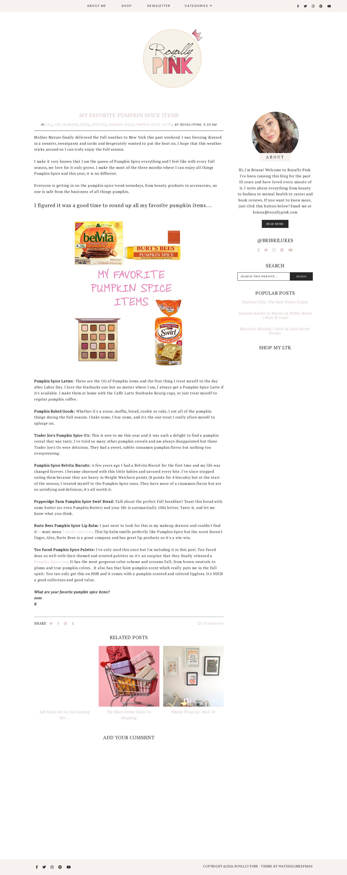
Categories (196, 6)
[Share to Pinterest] (66, 623)
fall (49, 125)
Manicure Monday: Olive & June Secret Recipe (275, 330)
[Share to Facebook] (58, 623)
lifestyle (98, 125)
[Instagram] (313, 6)
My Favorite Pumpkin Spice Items (129, 115)
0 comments (213, 623)
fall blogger (66, 125)
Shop (127, 6)
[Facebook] (298, 6)
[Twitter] (305, 6)
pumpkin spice (121, 125)
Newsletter (158, 6)
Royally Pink (246, 866)
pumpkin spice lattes (154, 125)
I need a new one (77, 531)
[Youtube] (329, 6)
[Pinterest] (321, 6)
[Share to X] (52, 623)
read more (275, 224)
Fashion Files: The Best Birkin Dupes (275, 301)
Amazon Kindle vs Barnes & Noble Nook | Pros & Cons (275, 315)
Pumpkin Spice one (51, 561)
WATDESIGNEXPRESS (296, 866)
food (84, 125)
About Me (96, 6)
